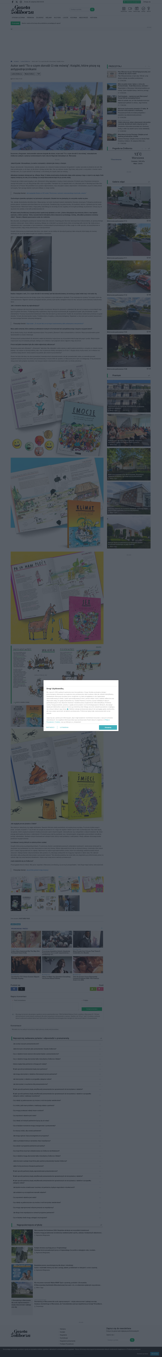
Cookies (57, 722)
